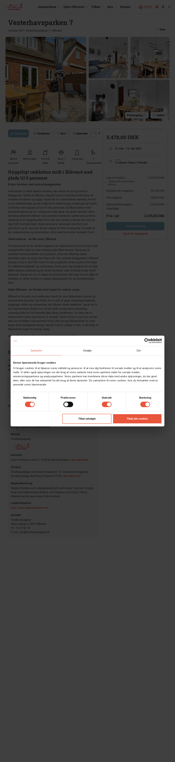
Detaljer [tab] (87, 350)
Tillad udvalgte (87, 418)
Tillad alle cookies (137, 418)
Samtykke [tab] (36, 350)
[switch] (68, 404)
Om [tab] (139, 350)
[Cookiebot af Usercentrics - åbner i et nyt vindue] (147, 340)
